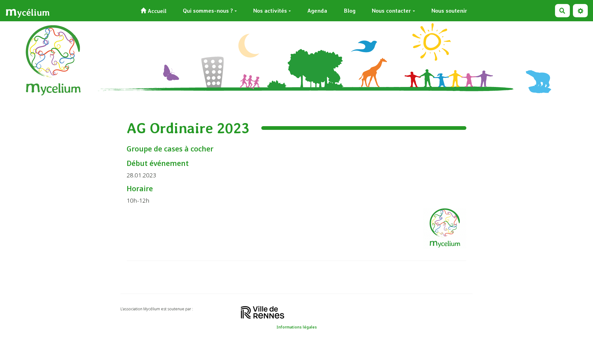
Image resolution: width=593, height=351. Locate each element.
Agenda (317, 10)
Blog (349, 10)
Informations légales (296, 327)
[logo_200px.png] (441, 231)
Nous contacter (391, 10)
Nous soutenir (449, 10)
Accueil (156, 11)
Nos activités (270, 10)
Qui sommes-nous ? (208, 10)
